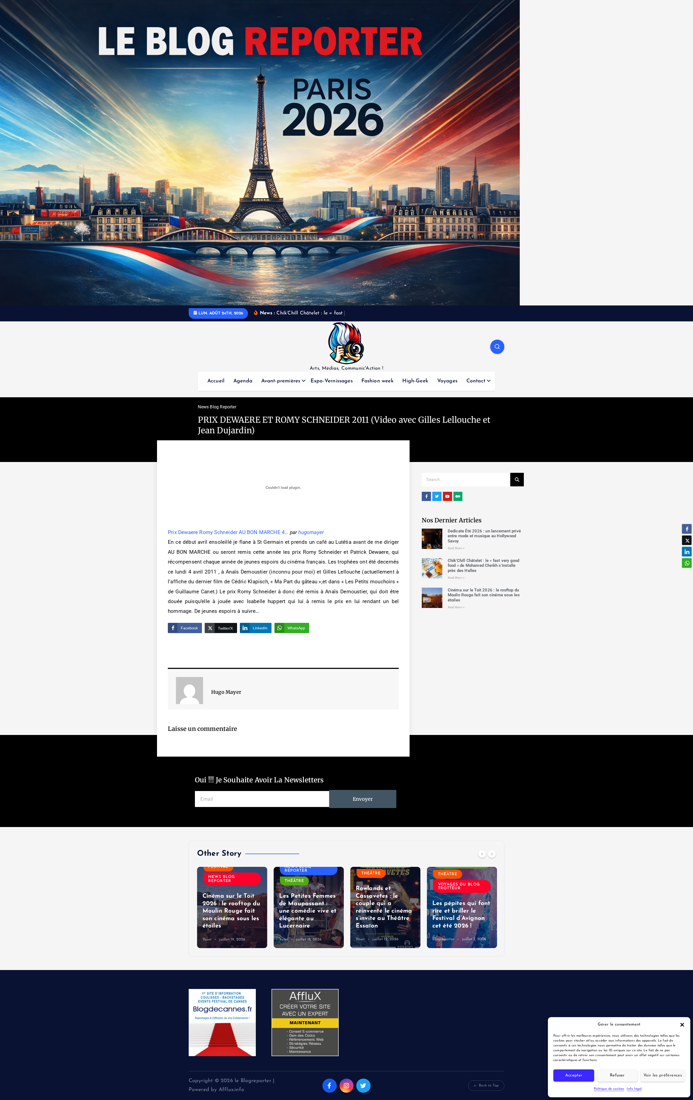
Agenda (242, 389)
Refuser (617, 1075)
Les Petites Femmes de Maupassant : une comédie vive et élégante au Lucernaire (308, 919)
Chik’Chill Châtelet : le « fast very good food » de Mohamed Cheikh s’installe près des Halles (483, 573)
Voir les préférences (662, 1075)
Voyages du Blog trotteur (459, 895)
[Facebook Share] (687, 529)
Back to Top (489, 1094)
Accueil (215, 389)
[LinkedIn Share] (687, 551)
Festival (218, 875)
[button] (682, 1024)
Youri (207, 948)
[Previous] (482, 862)
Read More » (456, 556)
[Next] (492, 862)
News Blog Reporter (217, 415)
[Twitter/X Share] (687, 540)
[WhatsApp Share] (687, 563)
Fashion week (377, 389)
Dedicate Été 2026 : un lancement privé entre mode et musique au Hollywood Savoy (484, 544)
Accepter (574, 1075)
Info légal (634, 1089)
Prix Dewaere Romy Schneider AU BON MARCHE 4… (228, 540)
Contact (475, 389)
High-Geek (415, 389)
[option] (232, 915)
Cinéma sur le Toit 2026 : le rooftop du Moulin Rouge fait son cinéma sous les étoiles (484, 603)
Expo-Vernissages (331, 389)
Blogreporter (443, 948)
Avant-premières (280, 389)
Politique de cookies (609, 1089)
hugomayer (311, 540)
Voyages (447, 389)
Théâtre (294, 889)
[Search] (517, 488)
